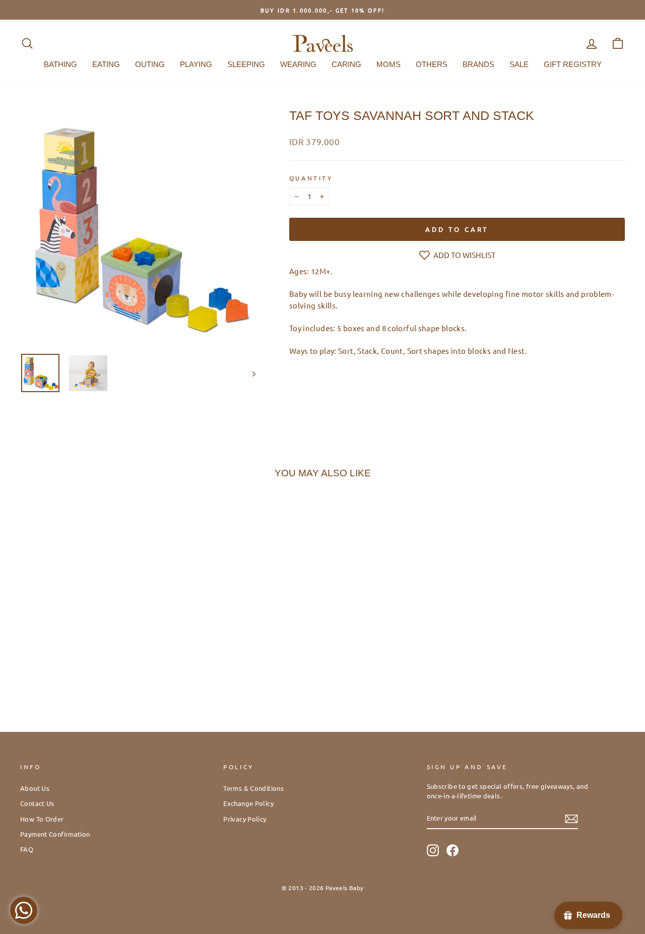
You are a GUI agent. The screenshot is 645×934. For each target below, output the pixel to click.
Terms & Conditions (253, 788)
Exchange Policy (248, 803)
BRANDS (478, 64)
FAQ (26, 849)
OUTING (150, 64)
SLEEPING (246, 64)
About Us (34, 788)
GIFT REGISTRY (573, 64)
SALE (519, 64)
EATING (106, 64)
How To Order (42, 819)
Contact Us (37, 803)
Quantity (311, 178)
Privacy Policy (244, 819)
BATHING (60, 64)
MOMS (388, 64)
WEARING (298, 64)
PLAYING (196, 64)
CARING (346, 64)
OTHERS (431, 64)
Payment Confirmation (55, 834)
